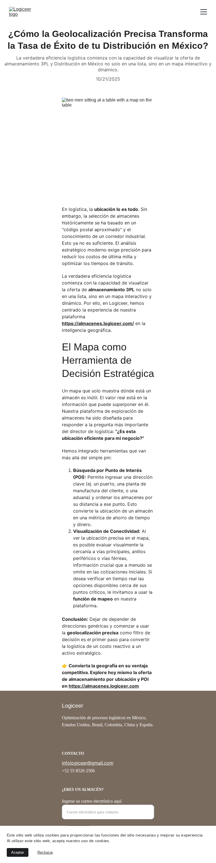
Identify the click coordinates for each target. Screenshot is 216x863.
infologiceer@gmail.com (87, 763)
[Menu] (203, 11)
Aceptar (17, 852)
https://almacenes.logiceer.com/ (98, 323)
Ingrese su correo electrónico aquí (92, 801)
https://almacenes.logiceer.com (104, 686)
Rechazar (45, 852)
